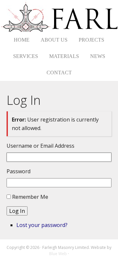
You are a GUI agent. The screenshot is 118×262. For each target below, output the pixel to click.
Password (18, 171)
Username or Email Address (40, 145)
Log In (17, 211)
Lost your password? (42, 225)
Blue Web (58, 253)
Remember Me (30, 196)
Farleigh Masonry (59, 16)
